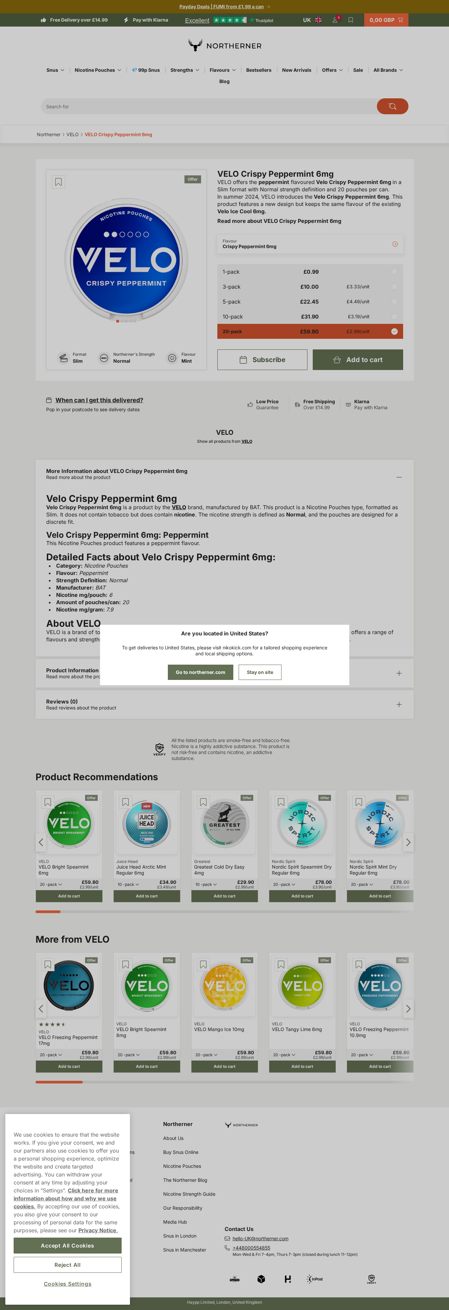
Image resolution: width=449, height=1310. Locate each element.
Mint (186, 361)
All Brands (385, 70)
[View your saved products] (351, 20)
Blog (224, 81)
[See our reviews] (229, 20)
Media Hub (175, 1222)
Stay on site (260, 672)
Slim (78, 361)
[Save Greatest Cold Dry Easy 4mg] (203, 802)
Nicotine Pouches (95, 70)
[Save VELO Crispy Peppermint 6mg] (58, 182)
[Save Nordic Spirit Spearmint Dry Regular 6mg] (281, 802)
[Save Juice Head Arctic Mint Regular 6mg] (125, 802)
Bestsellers (259, 70)
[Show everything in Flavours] (234, 70)
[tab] (117, 321)
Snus (52, 70)
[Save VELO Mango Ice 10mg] (203, 964)
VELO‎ (72, 134)
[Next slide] (408, 842)
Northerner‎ (48, 134)
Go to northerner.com (200, 672)
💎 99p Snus (146, 70)
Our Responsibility (182, 1208)
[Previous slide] (41, 842)
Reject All (68, 1265)
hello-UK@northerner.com (260, 1238)
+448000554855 (251, 1248)
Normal (121, 361)
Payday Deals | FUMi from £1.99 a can (221, 6)
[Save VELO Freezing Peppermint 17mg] (48, 964)
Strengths (181, 70)
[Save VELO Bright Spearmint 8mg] (125, 964)
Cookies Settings (68, 1283)
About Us (173, 1138)
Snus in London (179, 1236)
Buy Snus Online (180, 1152)
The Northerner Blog (185, 1180)
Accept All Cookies (67, 1245)
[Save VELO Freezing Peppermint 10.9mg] (359, 964)
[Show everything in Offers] (341, 70)
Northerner (178, 1124)
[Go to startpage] (224, 45)
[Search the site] (392, 106)
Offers (329, 70)
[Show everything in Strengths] (197, 70)
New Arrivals (296, 70)
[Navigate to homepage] (322, 1122)
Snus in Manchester (184, 1250)
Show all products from (224, 441)
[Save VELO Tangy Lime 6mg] (281, 964)
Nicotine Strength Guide (189, 1194)
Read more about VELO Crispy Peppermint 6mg (279, 221)
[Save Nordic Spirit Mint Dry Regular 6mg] (359, 802)
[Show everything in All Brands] (401, 70)
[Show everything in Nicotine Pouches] (119, 70)
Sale (358, 70)
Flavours (220, 70)
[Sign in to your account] (335, 20)
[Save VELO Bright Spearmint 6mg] (48, 802)
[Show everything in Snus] (62, 70)
